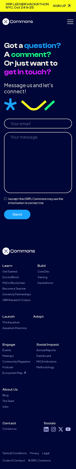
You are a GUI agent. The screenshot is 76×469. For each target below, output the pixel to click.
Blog (5, 395)
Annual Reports (46, 350)
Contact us (9, 428)
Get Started (9, 271)
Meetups (8, 355)
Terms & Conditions (14, 453)
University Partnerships (16, 294)
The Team (8, 401)
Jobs (5, 406)
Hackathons (45, 282)
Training (42, 277)
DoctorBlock (10, 277)
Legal (45, 453)
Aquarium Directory (14, 328)
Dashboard (43, 355)
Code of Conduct (13, 460)
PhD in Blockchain (13, 282)
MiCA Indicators (46, 361)
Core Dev (43, 271)
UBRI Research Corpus (16, 300)
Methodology (45, 367)
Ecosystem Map (12, 373)
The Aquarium (11, 322)
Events (6, 350)
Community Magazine (16, 361)
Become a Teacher (14, 288)
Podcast (7, 367)
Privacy (34, 453)
